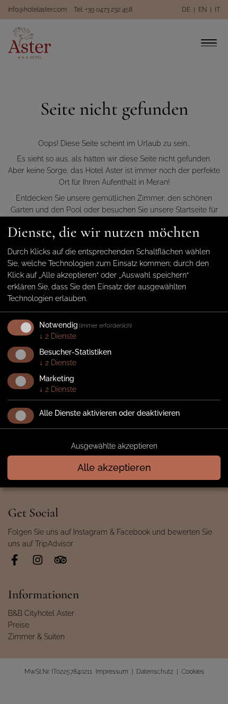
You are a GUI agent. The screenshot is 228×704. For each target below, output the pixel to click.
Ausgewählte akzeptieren (114, 445)
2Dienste (57, 336)
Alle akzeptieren (114, 467)
